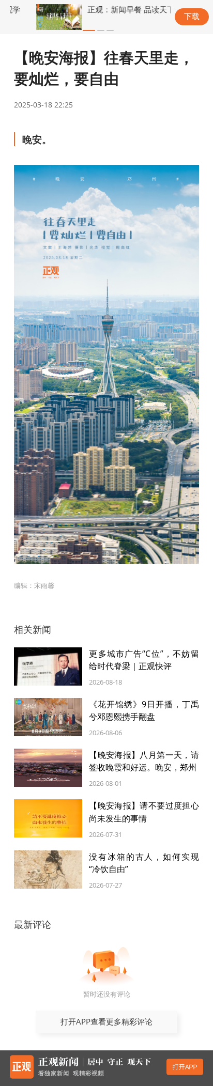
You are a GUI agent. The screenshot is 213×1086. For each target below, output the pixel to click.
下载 (192, 16)
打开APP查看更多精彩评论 (106, 1021)
